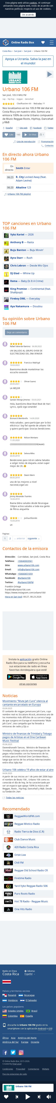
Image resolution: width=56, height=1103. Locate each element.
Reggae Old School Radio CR (31, 870)
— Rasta (22, 242)
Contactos (49, 145)
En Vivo (32, 134)
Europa (24, 1041)
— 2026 (22, 234)
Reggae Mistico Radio (27, 824)
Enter (23, 168)
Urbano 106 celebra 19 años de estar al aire (28, 769)
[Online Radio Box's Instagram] (21, 1052)
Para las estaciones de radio (14, 1074)
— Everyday (25, 298)
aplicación (26, 659)
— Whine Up (22, 273)
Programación (47, 141)
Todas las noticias (15, 797)
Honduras (13, 1000)
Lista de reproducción (26, 141)
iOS (50, 1028)
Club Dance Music (24, 839)
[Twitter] (49, 128)
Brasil (34, 1010)
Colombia (13, 1015)
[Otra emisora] (39, 1097)
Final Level (16, 1064)
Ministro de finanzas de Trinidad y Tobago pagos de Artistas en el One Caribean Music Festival (27, 737)
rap (3, 99)
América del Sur (10, 1041)
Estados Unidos (15, 1010)
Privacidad (20, 1069)
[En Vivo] (50, 74)
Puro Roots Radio (24, 893)
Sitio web (23, 128)
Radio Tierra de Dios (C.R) (29, 831)
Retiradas (38, 103)
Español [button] (29, 974)
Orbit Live (20, 855)
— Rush (21, 257)
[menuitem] (5, 538)
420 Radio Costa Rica (26, 847)
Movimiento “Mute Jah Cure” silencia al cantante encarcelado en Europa (25, 702)
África (5, 1037)
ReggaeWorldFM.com (27, 816)
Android (42, 1028)
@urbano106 (24, 577)
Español (9, 128)
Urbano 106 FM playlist (19, 193)
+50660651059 (25, 573)
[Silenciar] (50, 1097)
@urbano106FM (25, 582)
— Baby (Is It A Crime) (26, 281)
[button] (28, 1097)
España (29, 1015)
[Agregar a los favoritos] (6, 1097)
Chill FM (19, 862)
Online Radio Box (22, 42)
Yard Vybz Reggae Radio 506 (31, 886)
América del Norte (27, 1037)
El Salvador (31, 1000)
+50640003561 (25, 561)
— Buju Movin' (27, 250)
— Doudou (26, 306)
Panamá (12, 995)
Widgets (45, 1069)
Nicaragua (29, 995)
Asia (13, 1037)
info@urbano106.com (28, 569)
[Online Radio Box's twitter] (13, 1052)
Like (11, 134)
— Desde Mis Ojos (29, 265)
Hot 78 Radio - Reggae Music (31, 901)
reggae (19, 99)
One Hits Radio (23, 909)
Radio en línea (10, 972)
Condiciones (7, 1069)
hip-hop (11, 99)
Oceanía (35, 1041)
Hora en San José (13, 596)
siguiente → (34, 538)
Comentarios (33, 1069)
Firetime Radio (22, 878)
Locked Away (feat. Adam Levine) (31, 178)
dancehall (29, 99)
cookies (33, 2)
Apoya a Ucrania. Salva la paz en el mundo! (28, 61)
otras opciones (28, 684)
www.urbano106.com (28, 565)
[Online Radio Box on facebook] (4, 1052)
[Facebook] (36, 128)
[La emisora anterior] (17, 1097)
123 (23, 187)
